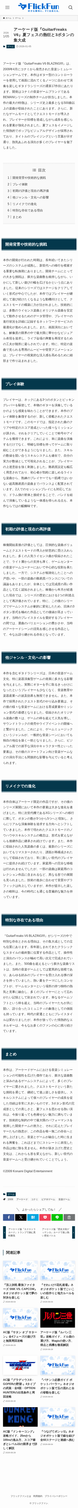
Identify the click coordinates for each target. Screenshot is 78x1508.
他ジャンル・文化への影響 (30, 197)
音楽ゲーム (64, 1199)
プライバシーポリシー (56, 1496)
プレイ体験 (20, 184)
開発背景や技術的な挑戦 (29, 177)
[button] (8, 1217)
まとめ (17, 217)
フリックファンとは (21, 1496)
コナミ (34, 1199)
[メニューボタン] (7, 7)
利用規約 (37, 1496)
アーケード (22, 1199)
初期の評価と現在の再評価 (30, 190)
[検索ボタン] (70, 7)
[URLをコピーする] (69, 1217)
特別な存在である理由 (27, 210)
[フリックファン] (39, 7)
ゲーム (10, 46)
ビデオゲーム (48, 1199)
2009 (10, 1199)
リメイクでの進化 (24, 204)
